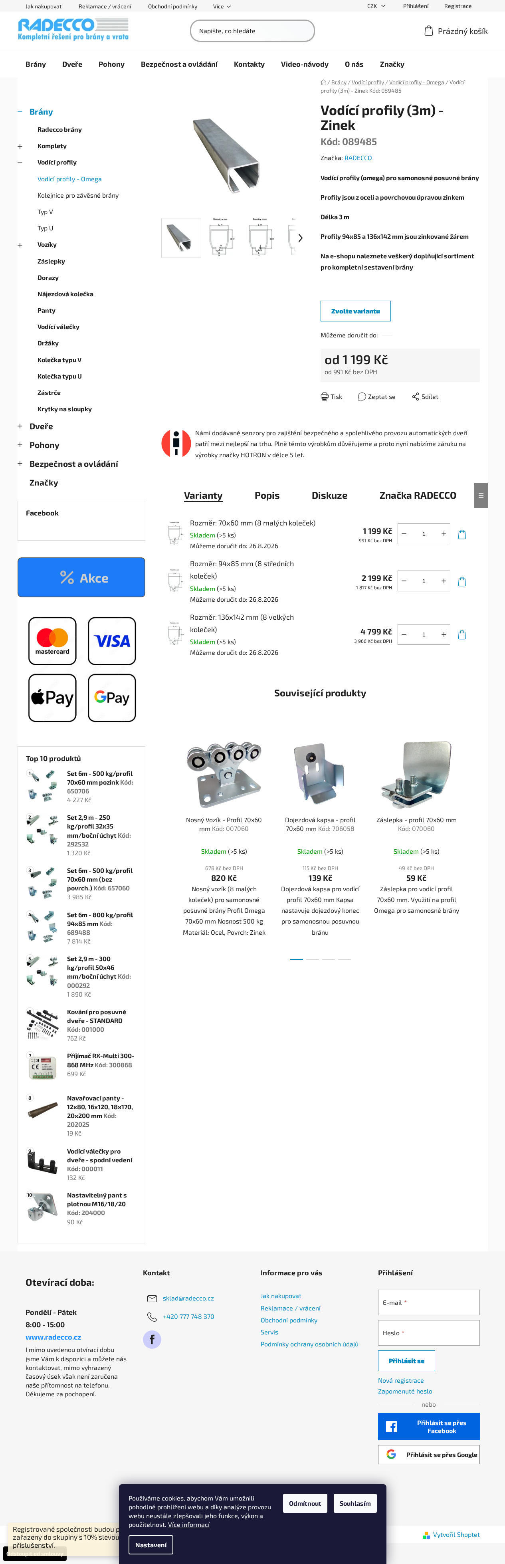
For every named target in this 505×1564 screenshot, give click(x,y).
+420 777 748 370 (188, 1316)
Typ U (45, 228)
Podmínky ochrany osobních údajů (309, 1344)
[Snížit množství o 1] (404, 534)
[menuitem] (36, 63)
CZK (372, 5)
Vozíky (47, 244)
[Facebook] (152, 1339)
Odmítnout (305, 1503)
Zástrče (49, 392)
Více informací (189, 1524)
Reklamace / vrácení (105, 6)
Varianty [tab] (203, 495)
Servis (269, 1332)
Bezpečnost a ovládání (74, 463)
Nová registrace (401, 1380)
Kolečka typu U (60, 376)
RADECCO (358, 157)
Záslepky (51, 261)
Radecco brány (60, 129)
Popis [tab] (267, 495)
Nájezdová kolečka (65, 293)
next (473, 847)
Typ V (45, 211)
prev (167, 847)
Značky (44, 482)
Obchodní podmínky (172, 6)
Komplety (52, 145)
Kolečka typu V (59, 359)
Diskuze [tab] (330, 495)
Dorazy (48, 277)
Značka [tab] (418, 495)
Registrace (458, 5)
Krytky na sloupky (65, 408)
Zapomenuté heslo (405, 1391)
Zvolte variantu (355, 311)
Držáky (48, 343)
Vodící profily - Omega (70, 178)
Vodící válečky (58, 326)
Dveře (41, 426)
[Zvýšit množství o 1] (444, 534)
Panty (46, 310)
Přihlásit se (406, 1360)
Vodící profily (57, 162)
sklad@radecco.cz (188, 1298)
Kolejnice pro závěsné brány (78, 195)
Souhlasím (355, 1503)
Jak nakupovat (43, 6)
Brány (41, 111)
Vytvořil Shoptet (456, 1534)
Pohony (44, 445)
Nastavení (150, 1544)
